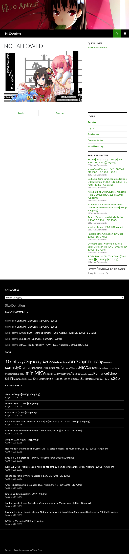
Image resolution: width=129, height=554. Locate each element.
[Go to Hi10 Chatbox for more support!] (43, 76)
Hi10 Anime (13, 33)
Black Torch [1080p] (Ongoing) (21, 412)
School (113, 373)
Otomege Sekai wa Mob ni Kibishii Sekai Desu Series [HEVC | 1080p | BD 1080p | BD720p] (107, 246)
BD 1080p (94, 361)
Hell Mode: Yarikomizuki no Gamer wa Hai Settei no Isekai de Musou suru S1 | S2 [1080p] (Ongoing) (56, 448)
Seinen (17, 378)
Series (24, 378)
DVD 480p (48, 367)
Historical (100, 368)
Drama (24, 367)
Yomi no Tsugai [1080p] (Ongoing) (105, 227)
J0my (117, 368)
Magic (8, 373)
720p (28, 362)
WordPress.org (95, 146)
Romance (100, 373)
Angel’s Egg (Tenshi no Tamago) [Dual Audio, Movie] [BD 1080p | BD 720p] (58, 332)
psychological (87, 374)
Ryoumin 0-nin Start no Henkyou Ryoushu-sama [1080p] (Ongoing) (39, 457)
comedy (12, 367)
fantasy (66, 367)
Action (48, 362)
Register (60, 113)
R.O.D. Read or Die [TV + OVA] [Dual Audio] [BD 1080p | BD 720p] (107, 258)
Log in (91, 128)
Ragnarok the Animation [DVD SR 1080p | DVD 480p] (105, 235)
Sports (78, 379)
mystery (62, 373)
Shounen (39, 378)
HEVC (84, 367)
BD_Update (107, 363)
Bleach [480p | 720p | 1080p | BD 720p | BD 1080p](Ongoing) (105, 161)
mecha (15, 373)
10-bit (11, 361)
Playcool (76, 373)
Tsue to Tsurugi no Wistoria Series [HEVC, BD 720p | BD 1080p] (105, 219)
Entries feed (94, 134)
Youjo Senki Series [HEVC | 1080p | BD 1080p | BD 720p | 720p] (106, 171)
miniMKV (35, 373)
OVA (69, 374)
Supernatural (90, 378)
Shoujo (30, 379)
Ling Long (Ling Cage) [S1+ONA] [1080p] (37, 320)
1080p (37, 362)
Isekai (112, 368)
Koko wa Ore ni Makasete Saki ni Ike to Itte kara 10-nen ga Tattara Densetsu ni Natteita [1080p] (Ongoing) (59, 466)
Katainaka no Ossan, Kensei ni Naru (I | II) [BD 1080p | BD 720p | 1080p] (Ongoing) (107, 194)
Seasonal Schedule (97, 47)
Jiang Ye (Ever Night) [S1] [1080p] (22, 439)
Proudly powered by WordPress (28, 550)
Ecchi (57, 367)
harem (75, 368)
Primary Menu (125, 33)
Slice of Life (68, 378)
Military (22, 374)
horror (107, 368)
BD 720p (77, 361)
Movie (48, 373)
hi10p (92, 367)
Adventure (61, 362)
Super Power (105, 379)
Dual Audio (35, 367)
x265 (115, 378)
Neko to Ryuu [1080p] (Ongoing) (21, 403)
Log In (21, 113)
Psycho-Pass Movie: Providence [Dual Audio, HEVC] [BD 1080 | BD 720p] (43, 430)
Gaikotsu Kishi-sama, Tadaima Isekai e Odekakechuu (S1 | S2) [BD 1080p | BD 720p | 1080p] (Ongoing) (107, 181)
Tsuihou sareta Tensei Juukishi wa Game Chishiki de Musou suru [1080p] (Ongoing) (107, 207)
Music (54, 374)
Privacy (8, 550)
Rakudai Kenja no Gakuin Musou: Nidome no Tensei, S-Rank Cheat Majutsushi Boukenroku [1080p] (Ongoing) (61, 511)
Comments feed (96, 140)
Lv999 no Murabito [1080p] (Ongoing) (24, 521)
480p (21, 362)
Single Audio (53, 378)
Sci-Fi (9, 378)
